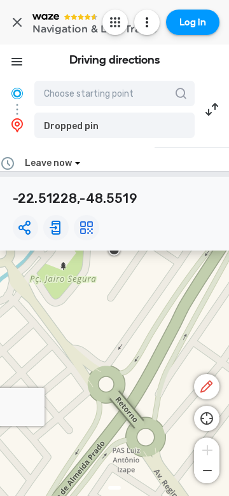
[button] (114, 125)
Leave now (48, 163)
